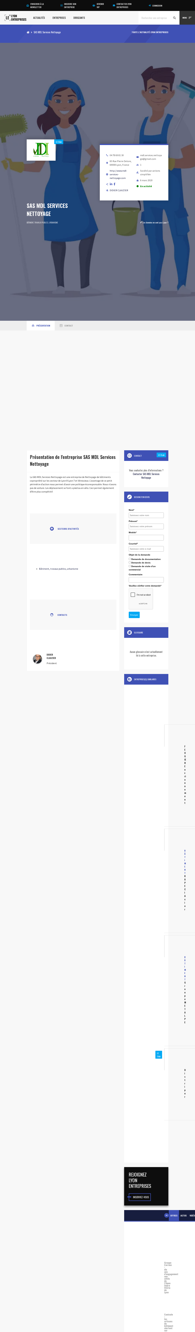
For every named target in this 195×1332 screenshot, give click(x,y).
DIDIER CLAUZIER (119, 190)
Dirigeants (79, 18)
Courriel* (133, 543)
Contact (66, 325)
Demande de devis (141, 562)
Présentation (40, 325)
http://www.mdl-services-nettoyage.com (118, 174)
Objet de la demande (139, 555)
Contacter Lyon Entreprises (124, 5)
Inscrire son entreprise (70, 5)
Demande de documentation (146, 559)
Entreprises (59, 18)
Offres (173, 1215)
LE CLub (161, 455)
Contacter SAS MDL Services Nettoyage (146, 475)
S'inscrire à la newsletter (37, 5)
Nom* (131, 510)
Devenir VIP (100, 5)
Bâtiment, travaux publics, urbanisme (42, 222)
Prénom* (133, 521)
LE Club (59, 141)
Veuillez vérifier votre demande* (145, 586)
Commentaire (135, 574)
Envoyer (134, 615)
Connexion (157, 5)
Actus (184, 1215)
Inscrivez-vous (141, 1197)
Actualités (39, 18)
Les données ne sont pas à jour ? (154, 222)
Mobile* (132, 532)
